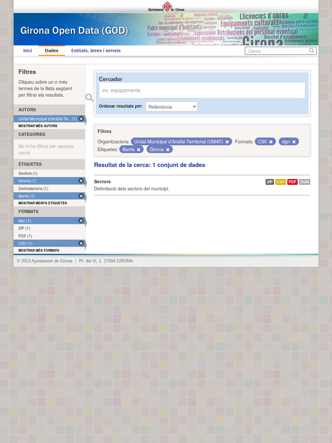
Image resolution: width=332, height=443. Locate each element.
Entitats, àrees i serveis (96, 50)
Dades (51, 50)
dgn (304, 182)
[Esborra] (226, 141)
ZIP (270, 182)
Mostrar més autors (37, 126)
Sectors (102, 181)
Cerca (311, 51)
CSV (281, 182)
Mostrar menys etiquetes (42, 203)
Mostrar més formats (38, 250)
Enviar (89, 97)
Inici (27, 50)
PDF (292, 182)
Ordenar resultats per (120, 106)
